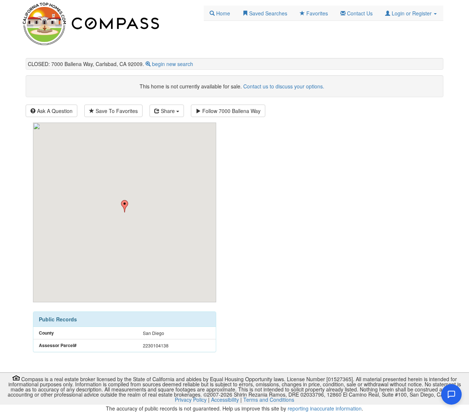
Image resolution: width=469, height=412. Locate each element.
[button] (411, 13)
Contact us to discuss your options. (283, 86)
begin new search (172, 64)
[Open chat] (451, 394)
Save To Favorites (116, 110)
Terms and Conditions (268, 399)
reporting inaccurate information (325, 408)
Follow (231, 110)
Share (167, 110)
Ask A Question (54, 110)
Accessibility (225, 399)
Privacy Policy (191, 399)
